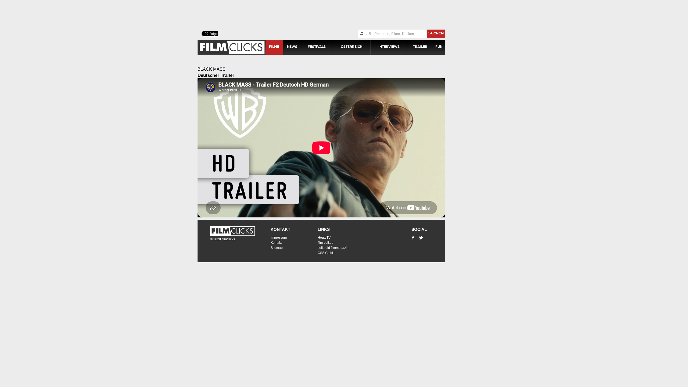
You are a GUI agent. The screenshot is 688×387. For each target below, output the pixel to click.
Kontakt (280, 229)
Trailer (420, 47)
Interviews (389, 47)
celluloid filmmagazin (333, 248)
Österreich (351, 47)
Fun (438, 47)
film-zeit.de (326, 243)
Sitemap (277, 248)
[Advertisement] (328, 15)
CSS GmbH (326, 253)
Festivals (317, 47)
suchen (436, 33)
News (292, 47)
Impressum (279, 237)
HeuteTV (324, 237)
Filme (274, 47)
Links (324, 229)
